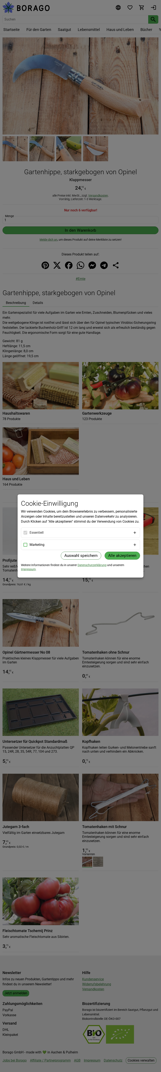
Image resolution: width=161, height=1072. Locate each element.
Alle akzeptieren (122, 555)
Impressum (28, 569)
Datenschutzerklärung (92, 565)
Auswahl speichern (81, 555)
